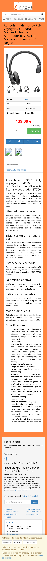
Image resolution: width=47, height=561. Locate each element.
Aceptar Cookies (30, 542)
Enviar (35, 502)
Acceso (19, 18)
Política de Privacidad (21, 491)
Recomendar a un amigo (16, 170)
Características (12, 165)
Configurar (7, 542)
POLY (27, 99)
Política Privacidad (11, 511)
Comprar (34, 130)
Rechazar (17, 542)
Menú (9, 18)
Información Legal (32, 509)
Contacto (31, 18)
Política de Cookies (33, 511)
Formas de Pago (32, 514)
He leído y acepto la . (22, 496)
